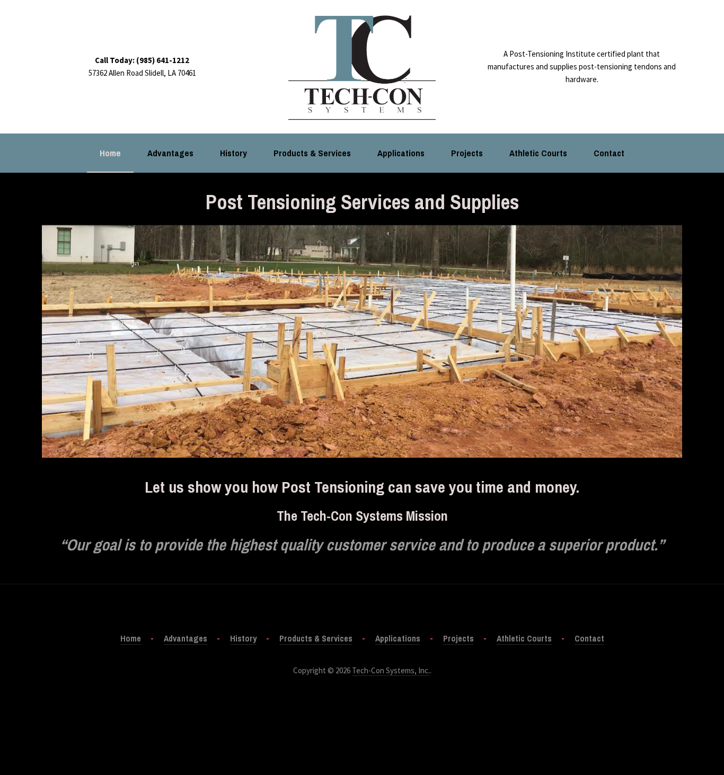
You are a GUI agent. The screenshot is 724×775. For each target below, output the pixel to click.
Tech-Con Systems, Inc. (391, 670)
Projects (467, 153)
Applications (401, 153)
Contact (609, 153)
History (233, 153)
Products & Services (312, 153)
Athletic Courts (538, 153)
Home (110, 153)
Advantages (170, 153)
